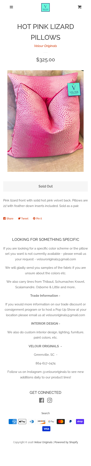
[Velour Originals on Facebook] (41, 401)
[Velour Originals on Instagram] (49, 401)
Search (45, 413)
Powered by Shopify (66, 442)
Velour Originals (45, 46)
